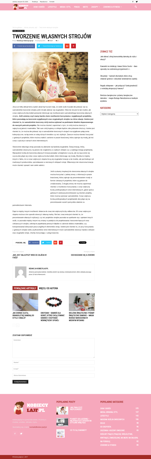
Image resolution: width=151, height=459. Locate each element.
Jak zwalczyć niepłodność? (76, 408)
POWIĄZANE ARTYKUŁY (25, 288)
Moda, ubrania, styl (18, 31)
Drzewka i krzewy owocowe (112, 430)
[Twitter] (136, 1)
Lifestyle (52, 7)
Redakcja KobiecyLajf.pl (25, 40)
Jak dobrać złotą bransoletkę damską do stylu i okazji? (23, 315)
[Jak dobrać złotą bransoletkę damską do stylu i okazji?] (25, 302)
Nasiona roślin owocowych (112, 419)
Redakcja (35, 1)
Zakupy (94, 7)
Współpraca (43, 1)
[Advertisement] (75, 18)
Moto (85, 7)
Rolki (102, 423)
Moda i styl (65, 7)
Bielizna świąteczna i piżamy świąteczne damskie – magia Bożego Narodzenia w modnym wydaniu (119, 98)
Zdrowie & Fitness (111, 7)
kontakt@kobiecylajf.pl (38, 427)
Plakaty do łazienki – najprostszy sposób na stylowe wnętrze (81, 421)
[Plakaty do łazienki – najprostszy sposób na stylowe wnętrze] (62, 422)
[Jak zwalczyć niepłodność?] (62, 411)
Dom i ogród (39, 7)
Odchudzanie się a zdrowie (83, 255)
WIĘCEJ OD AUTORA (48, 288)
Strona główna (17, 27)
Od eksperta (105, 427)
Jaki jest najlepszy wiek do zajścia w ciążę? (29, 256)
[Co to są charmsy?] (60, 433)
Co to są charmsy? (78, 430)
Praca (77, 7)
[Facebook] (133, 1)
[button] (135, 7)
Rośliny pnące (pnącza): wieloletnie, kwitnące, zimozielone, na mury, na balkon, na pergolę (119, 438)
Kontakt (52, 1)
